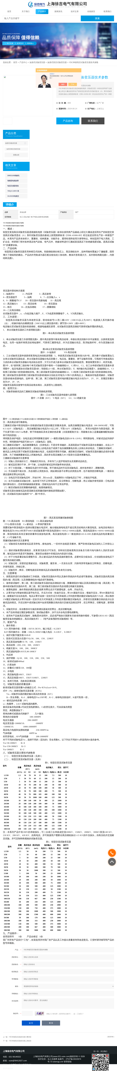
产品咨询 (68, 120)
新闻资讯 (58, 11)
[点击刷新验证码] (39, 1013)
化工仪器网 (52, 1059)
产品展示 (42, 11)
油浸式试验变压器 (37, 62)
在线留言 (91, 11)
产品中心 (23, 62)
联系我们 (107, 11)
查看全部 (16, 155)
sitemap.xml (58, 1062)
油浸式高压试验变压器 (57, 62)
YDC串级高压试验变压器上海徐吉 (20, 1041)
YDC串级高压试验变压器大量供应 (20, 1037)
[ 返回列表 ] (110, 1037)
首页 (9, 11)
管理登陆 (68, 1062)
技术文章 (75, 11)
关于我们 (25, 11)
